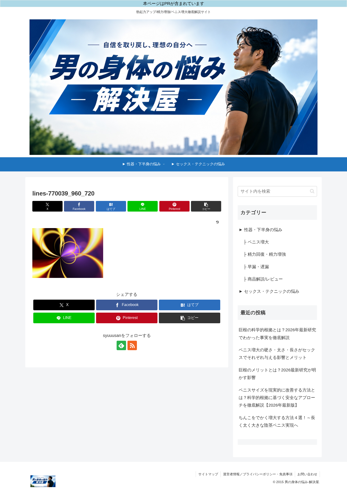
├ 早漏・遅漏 (256, 266)
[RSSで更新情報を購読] (132, 345)
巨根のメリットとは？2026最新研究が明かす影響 (277, 374)
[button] (206, 206)
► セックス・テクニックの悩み (269, 291)
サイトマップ (208, 474)
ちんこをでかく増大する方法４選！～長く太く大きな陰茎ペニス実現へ (277, 421)
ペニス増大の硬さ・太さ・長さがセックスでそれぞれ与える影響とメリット (277, 354)
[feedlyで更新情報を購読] (121, 345)
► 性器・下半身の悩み (260, 229)
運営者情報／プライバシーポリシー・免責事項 (257, 474)
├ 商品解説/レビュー (263, 279)
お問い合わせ (307, 474)
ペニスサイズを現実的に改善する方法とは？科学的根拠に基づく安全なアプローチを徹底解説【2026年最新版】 (277, 398)
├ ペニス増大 (256, 242)
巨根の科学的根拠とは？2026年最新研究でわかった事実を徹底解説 (277, 333)
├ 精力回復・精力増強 (264, 254)
